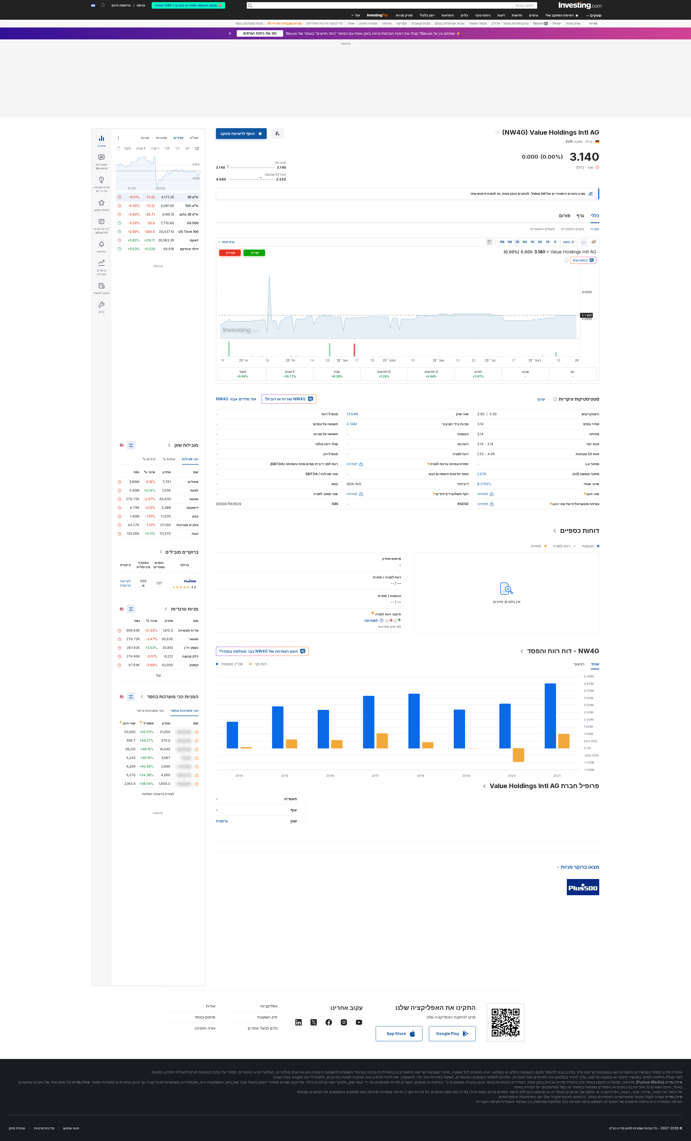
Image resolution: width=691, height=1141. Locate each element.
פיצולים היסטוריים (542, 229)
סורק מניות (404, 15)
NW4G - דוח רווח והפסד (563, 651)
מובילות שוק (186, 445)
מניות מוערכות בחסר (249, 23)
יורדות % (149, 459)
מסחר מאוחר (478, 23)
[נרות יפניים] (594, 242)
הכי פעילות (190, 459)
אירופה (387, 23)
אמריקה (401, 23)
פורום (564, 215)
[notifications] (103, 5)
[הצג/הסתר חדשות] (489, 242)
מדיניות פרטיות (44, 1128)
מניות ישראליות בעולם (449, 23)
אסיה (351, 23)
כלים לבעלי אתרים (262, 1028)
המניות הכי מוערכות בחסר (172, 696)
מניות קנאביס (421, 23)
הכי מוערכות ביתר (150, 711)
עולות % (169, 459)
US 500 (192, 223)
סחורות (161, 138)
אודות (210, 1006)
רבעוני (579, 664)
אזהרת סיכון (17, 1128)
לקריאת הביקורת (125, 583)
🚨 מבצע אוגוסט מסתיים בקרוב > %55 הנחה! (188, 5)
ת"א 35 (192, 197)
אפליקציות (268, 1006)
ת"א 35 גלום (188, 214)
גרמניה (222, 821)
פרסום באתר (205, 1017)
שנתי (595, 664)
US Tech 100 (188, 232)
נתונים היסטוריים (572, 229)
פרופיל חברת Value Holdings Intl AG (544, 786)
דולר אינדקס (189, 249)
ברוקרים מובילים (181, 552)
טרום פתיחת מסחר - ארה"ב (510, 23)
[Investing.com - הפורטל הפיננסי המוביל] (580, 5)
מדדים (178, 138)
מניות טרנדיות (184, 609)
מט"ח (194, 138)
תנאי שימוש (71, 1128)
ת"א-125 (191, 206)
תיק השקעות (267, 1017)
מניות (593, 23)
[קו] (584, 242)
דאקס (194, 240)
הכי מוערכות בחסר (184, 711)
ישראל (557, 23)
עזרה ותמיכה (205, 1028)
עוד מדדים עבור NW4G (236, 399)
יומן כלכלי (427, 15)
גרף (580, 215)
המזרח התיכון (368, 23)
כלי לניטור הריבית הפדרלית (324, 23)
